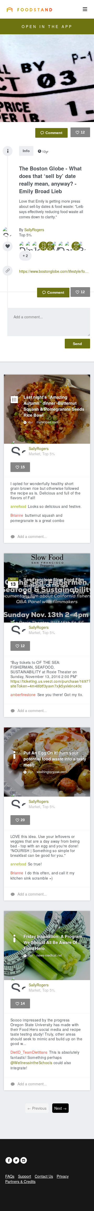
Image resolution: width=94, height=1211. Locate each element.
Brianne (16, 515)
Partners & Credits (20, 1181)
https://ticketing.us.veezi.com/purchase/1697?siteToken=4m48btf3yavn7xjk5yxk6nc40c (50, 683)
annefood (18, 506)
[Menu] (85, 9)
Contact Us (44, 1176)
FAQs (9, 1176)
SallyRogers (34, 229)
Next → (60, 1108)
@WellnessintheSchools (31, 1062)
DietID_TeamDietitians (28, 1052)
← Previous (36, 1108)
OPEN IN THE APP (47, 26)
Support (24, 1176)
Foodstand (29, 9)
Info (26, 151)
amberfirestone (23, 694)
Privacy (63, 1176)
